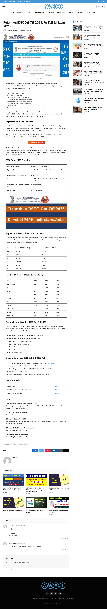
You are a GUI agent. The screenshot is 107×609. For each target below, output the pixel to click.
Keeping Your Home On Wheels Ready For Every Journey (93, 108)
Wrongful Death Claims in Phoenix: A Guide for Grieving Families (92, 54)
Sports (29, 12)
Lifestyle (79, 12)
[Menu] (4, 6)
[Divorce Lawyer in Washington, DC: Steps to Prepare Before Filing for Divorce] (77, 73)
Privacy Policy (12, 1)
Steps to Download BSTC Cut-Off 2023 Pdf (19, 103)
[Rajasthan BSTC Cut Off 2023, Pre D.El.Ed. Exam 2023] (36, 55)
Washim (10, 30)
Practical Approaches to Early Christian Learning (92, 36)
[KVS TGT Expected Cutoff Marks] (13, 502)
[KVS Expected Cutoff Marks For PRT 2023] (59, 480)
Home (12, 12)
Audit (94, 12)
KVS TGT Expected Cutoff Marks (12, 510)
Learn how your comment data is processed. (37, 569)
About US (19, 1)
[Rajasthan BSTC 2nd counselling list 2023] (59, 502)
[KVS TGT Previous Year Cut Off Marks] (36, 502)
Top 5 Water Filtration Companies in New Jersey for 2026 (94, 99)
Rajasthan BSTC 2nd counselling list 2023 (58, 511)
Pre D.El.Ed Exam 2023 (10, 444)
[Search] (103, 1)
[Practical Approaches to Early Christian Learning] (77, 37)
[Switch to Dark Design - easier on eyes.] (101, 1)
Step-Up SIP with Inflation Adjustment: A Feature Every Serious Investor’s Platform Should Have (93, 63)
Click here (57, 386)
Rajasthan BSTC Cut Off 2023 (15, 93)
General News (61, 12)
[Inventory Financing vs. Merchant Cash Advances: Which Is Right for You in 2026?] (77, 28)
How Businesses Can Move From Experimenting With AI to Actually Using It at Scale (93, 45)
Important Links (11, 105)
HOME (5, 1)
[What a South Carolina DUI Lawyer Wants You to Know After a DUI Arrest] (77, 82)
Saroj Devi (11, 526)
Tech (87, 12)
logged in (15, 562)
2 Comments (22, 30)
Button (100, 6)
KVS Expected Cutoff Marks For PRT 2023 (59, 488)
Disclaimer (53, 599)
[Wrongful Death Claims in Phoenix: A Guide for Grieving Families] (77, 55)
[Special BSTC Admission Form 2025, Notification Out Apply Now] (13, 480)
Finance (50, 12)
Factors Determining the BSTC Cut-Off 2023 (19, 101)
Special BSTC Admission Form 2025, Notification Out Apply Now (13, 488)
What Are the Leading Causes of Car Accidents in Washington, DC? (93, 90)
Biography (20, 12)
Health (71, 12)
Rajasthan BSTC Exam (23, 444)
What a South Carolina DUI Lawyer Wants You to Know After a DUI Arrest (93, 81)
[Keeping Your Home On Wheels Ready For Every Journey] (77, 109)
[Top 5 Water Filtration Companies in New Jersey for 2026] (77, 100)
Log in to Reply (65, 538)
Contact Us (27, 1)
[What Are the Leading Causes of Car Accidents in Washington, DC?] (77, 91)
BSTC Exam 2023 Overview (14, 95)
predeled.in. (50, 363)
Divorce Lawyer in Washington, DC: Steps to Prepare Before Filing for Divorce (93, 72)
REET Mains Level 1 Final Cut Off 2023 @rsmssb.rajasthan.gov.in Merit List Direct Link (35, 489)
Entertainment (39, 12)
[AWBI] (53, 6)
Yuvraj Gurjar (12, 543)
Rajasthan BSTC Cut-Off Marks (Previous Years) (20, 99)
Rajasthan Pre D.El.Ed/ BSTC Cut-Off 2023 (18, 97)
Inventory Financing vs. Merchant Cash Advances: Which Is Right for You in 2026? (93, 27)
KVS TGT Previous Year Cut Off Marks (35, 511)
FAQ (8, 107)
